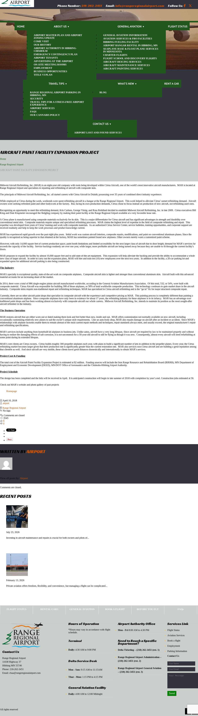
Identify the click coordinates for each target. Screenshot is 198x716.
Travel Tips (56, 83)
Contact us (100, 124)
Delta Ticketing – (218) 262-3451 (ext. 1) (138, 650)
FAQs (33, 111)
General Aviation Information (125, 35)
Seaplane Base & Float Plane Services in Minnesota (130, 50)
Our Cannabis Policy (45, 115)
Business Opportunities (50, 71)
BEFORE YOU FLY (148, 609)
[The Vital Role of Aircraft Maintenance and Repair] (17, 527)
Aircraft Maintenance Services (126, 65)
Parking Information (177, 651)
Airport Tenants (46, 57)
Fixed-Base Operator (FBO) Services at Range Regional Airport (43, 583)
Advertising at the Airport (53, 61)
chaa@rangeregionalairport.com (25, 673)
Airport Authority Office (136, 624)
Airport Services (42, 108)
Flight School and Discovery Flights (130, 58)
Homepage (11, 391)
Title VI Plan (43, 74)
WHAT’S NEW (126, 83)
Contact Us (10, 652)
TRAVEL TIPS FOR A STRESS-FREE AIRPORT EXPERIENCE (57, 103)
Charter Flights (115, 55)
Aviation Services (176, 635)
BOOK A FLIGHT (115, 609)
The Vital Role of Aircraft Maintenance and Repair (35, 535)
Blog (103, 92)
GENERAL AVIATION (82, 609)
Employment (43, 68)
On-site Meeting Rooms (50, 64)
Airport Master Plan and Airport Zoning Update (58, 36)
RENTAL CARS (49, 609)
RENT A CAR (171, 83)
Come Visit (41, 41)
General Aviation (130, 26)
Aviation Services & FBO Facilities (127, 38)
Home (21, 26)
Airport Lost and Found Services (98, 132)
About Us (60, 26)
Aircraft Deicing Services (122, 61)
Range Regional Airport (11, 164)
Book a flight (173, 640)
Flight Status (177, 26)
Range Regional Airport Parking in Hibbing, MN (55, 93)
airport (6, 403)
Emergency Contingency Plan (55, 54)
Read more (15, 544)
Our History (42, 44)
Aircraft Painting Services (123, 68)
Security (36, 98)
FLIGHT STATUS (16, 609)
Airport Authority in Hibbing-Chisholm (55, 49)
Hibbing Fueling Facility (121, 42)
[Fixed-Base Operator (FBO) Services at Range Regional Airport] (17, 575)
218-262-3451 (17, 669)
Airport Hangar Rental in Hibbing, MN (130, 45)
